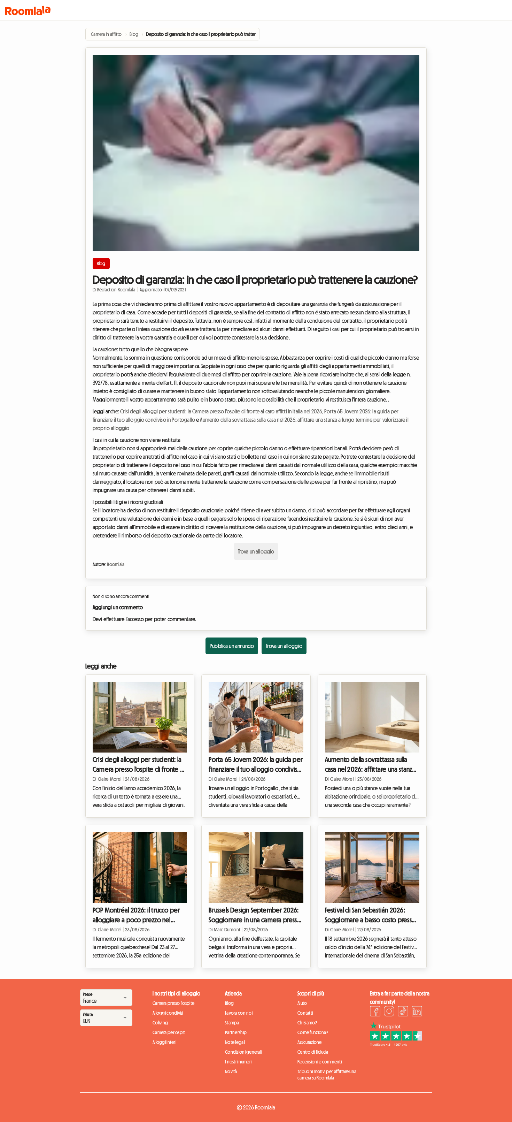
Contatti (305, 1012)
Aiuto (302, 1003)
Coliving (160, 1022)
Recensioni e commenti (319, 1061)
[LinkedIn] (417, 1012)
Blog (101, 263)
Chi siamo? (307, 1022)
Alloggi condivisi (168, 1012)
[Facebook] (375, 1012)
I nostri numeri (238, 1061)
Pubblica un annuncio (232, 646)
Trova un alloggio (256, 551)
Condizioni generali (243, 1052)
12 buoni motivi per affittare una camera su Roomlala (326, 1074)
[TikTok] (403, 1012)
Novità (231, 1071)
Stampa (232, 1022)
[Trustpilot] (396, 1044)
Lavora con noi (239, 1012)
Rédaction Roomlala (116, 289)
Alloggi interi (164, 1042)
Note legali (235, 1042)
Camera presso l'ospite (173, 1003)
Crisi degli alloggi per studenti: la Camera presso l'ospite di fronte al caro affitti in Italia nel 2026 (221, 411)
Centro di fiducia (312, 1052)
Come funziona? (312, 1032)
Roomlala (115, 564)
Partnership (236, 1032)
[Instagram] (389, 1012)
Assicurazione (309, 1042)
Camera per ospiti (169, 1032)
